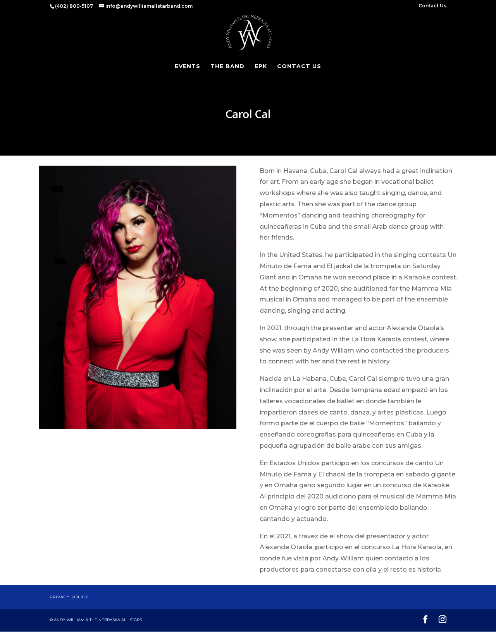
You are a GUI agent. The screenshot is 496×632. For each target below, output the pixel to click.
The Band (227, 66)
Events (187, 66)
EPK (261, 66)
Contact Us (432, 6)
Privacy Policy (69, 596)
